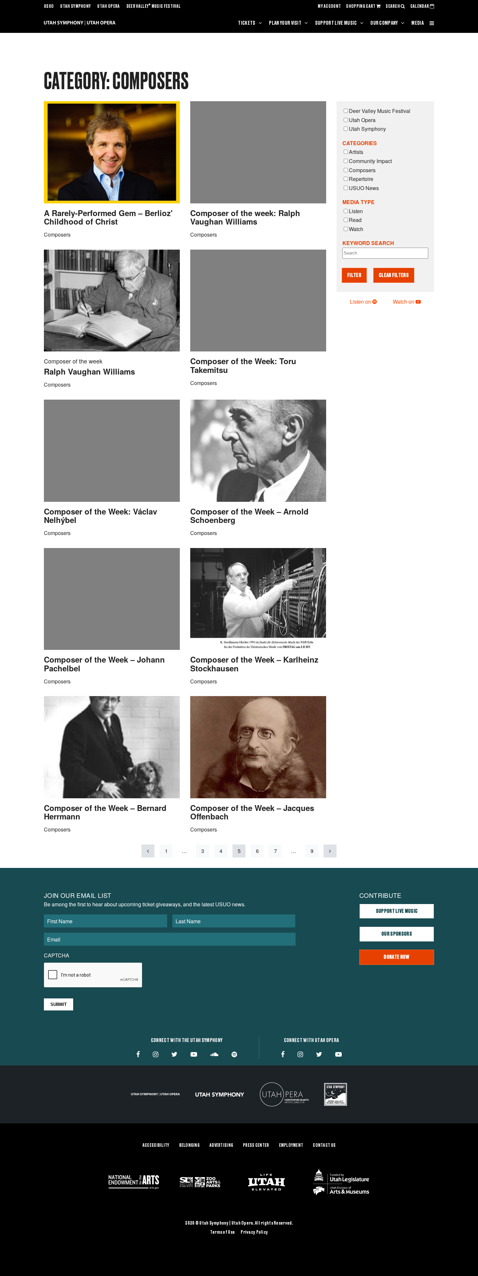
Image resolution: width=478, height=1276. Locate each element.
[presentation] (93, 975)
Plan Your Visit (285, 23)
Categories (359, 143)
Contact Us (324, 1145)
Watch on (404, 301)
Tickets (246, 23)
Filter (354, 275)
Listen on (361, 301)
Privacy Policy (254, 1232)
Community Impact (370, 161)
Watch (356, 229)
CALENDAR (420, 6)
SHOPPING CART (361, 6)
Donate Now (396, 957)
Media (417, 23)
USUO (49, 6)
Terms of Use (222, 1232)
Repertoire (361, 179)
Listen (356, 211)
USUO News (364, 188)
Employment (291, 1145)
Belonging (189, 1145)
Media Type (358, 202)
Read (355, 220)
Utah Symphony (75, 6)
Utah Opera (108, 6)
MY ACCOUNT (329, 6)
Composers (362, 170)
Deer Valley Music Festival (153, 6)
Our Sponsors (396, 934)
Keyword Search (368, 243)
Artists (356, 152)
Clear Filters (394, 275)
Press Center (256, 1145)
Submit (58, 1004)
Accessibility (155, 1145)
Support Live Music (336, 23)
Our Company (384, 23)
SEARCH (393, 6)
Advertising (221, 1145)
